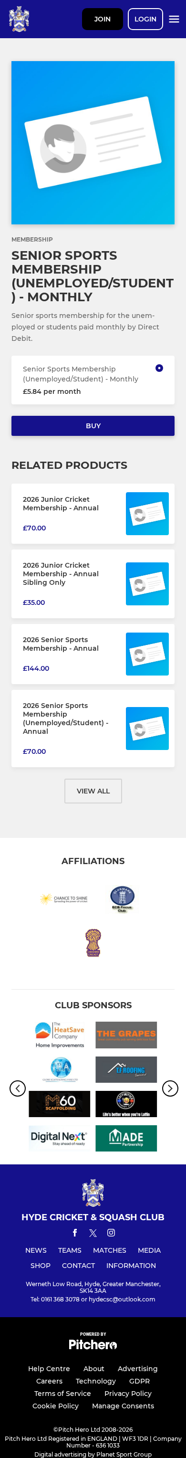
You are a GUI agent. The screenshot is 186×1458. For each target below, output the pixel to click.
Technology (96, 1381)
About (93, 1368)
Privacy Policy (128, 1393)
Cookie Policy (55, 1406)
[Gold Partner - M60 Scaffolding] (60, 1105)
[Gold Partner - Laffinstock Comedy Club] (126, 1105)
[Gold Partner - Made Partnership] (126, 1140)
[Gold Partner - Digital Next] (60, 1140)
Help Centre (49, 1368)
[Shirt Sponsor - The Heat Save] (60, 1036)
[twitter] (93, 1234)
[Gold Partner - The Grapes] (126, 1036)
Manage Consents (123, 1406)
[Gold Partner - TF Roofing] (126, 1071)
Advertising (138, 1368)
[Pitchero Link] (93, 1347)
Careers (49, 1381)
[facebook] (75, 1234)
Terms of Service (62, 1393)
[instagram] (111, 1234)
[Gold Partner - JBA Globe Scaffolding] (60, 1071)
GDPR (139, 1381)
